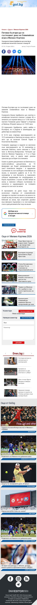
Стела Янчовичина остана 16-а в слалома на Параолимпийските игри (25, 268)
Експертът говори (29, 541)
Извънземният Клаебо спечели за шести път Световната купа (25, 278)
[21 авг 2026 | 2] (18, 554)
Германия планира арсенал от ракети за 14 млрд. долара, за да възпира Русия (25, 393)
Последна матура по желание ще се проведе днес (24, 360)
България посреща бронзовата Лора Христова (25, 254)
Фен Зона (32, 513)
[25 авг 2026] (18, 416)
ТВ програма (31, 486)
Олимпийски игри (9, 225)
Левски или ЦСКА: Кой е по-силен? (13, 511)
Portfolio (21, 602)
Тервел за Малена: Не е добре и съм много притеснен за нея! (26, 290)
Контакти (13, 597)
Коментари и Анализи (28, 459)
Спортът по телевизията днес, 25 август (15, 484)
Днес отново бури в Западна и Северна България (24, 381)
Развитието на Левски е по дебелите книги (16, 456)
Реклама (19, 597)
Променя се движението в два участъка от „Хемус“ (24, 370)
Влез (23, 317)
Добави (19, 342)
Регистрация (28, 317)
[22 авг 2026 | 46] (18, 500)
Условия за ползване (14, 599)
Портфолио (25, 599)
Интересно (31, 431)
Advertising (14, 602)
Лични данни (28, 602)
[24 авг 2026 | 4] (18, 445)
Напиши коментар (21, 231)
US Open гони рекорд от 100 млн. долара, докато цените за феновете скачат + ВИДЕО (16, 566)
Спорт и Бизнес (30, 570)
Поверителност (27, 597)
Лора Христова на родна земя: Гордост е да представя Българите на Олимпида (26, 245)
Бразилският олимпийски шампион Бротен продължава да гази (26, 301)
